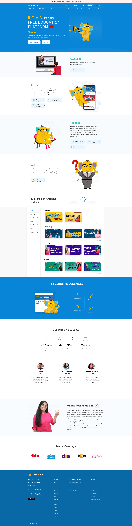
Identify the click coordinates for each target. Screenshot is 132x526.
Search (46, 42)
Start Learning (34, 42)
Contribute (76, 5)
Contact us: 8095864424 (36, 490)
